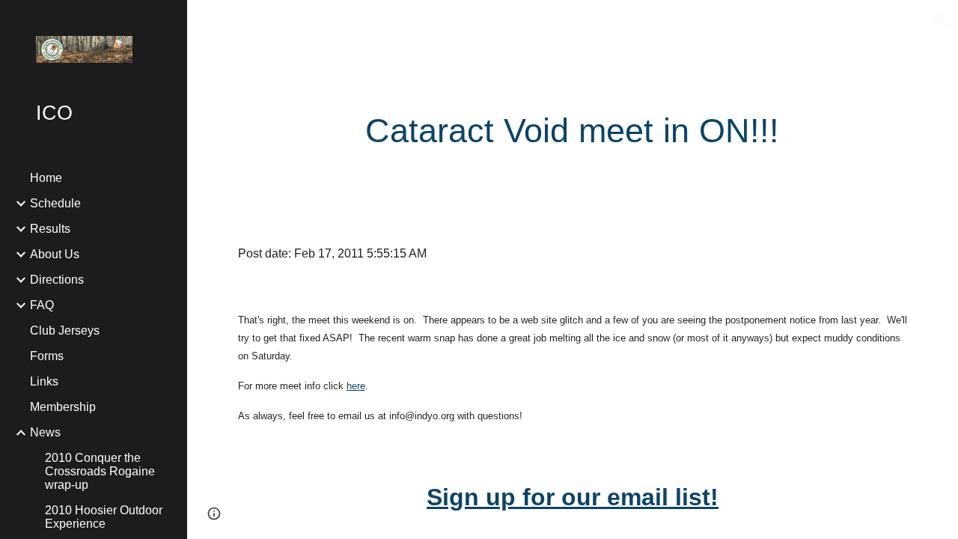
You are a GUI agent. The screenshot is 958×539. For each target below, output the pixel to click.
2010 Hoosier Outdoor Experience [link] (103, 517)
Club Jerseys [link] (65, 330)
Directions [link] (57, 279)
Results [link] (50, 228)
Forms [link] (47, 356)
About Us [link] (54, 254)
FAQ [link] (42, 305)
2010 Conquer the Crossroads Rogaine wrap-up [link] (100, 471)
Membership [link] (63, 407)
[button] (940, 21)
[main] (572, 131)
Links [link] (44, 381)
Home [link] (46, 177)
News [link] (45, 432)
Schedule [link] (55, 203)
